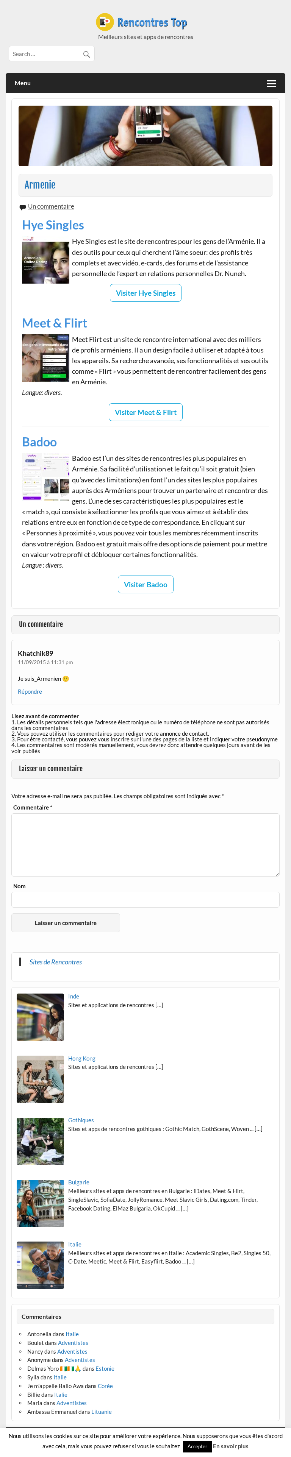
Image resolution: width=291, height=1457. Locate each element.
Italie (72, 1334)
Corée (105, 1385)
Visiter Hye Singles (145, 293)
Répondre (30, 691)
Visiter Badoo (145, 584)
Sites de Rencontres (56, 962)
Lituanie (101, 1411)
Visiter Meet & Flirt (146, 412)
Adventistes (73, 1342)
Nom (19, 886)
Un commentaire (51, 206)
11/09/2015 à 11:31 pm (45, 662)
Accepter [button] (197, 1446)
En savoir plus (231, 1446)
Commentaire (32, 807)
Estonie (104, 1368)
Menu (23, 82)
